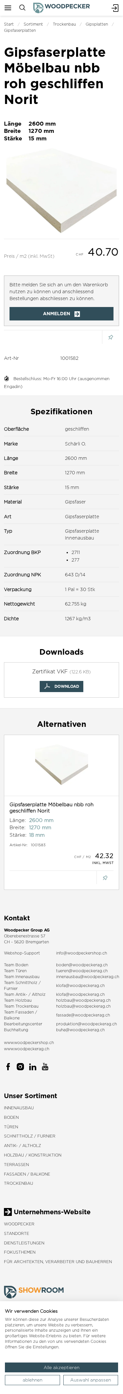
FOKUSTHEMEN (19, 1252)
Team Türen (15, 971)
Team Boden (16, 965)
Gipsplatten (97, 24)
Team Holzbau (17, 1000)
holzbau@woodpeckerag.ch (83, 1000)
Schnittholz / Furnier (29, 1136)
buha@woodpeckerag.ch (80, 1030)
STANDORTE (16, 1233)
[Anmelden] (115, 8)
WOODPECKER (19, 1224)
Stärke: (18, 834)
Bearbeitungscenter (23, 1024)
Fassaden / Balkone (27, 1174)
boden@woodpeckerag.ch (82, 965)
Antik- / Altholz (22, 1145)
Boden (11, 1117)
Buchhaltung (16, 1030)
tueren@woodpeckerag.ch (82, 971)
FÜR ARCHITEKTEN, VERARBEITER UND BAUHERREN (58, 1262)
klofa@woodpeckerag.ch (80, 985)
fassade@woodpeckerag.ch (83, 1015)
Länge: (18, 820)
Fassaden (24, 1012)
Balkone (12, 1018)
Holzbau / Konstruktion (32, 1155)
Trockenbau (64, 24)
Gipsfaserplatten (20, 30)
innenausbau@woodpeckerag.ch (87, 976)
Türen (11, 1127)
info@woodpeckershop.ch (81, 953)
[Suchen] (22, 7)
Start (9, 24)
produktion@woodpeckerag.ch (86, 1024)
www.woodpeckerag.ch (26, 1049)
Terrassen (16, 1164)
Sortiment (33, 24)
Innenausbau (19, 1108)
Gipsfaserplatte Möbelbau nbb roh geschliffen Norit (51, 807)
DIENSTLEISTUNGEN (24, 1243)
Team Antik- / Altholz (25, 994)
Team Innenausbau (21, 976)
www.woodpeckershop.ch (29, 1042)
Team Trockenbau (21, 1006)
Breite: (18, 827)
